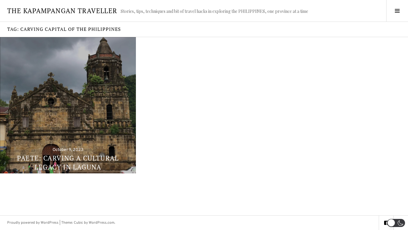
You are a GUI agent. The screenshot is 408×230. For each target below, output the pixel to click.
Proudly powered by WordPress (33, 222)
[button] (396, 223)
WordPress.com (101, 222)
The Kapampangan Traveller (62, 10)
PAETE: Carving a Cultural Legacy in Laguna (68, 162)
